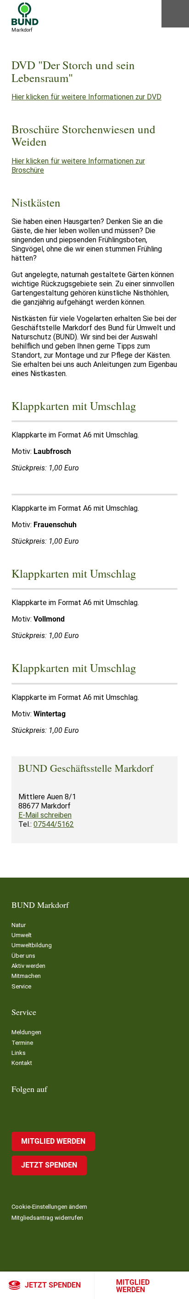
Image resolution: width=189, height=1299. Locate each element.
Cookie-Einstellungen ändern (49, 1206)
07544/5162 (53, 824)
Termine (22, 1042)
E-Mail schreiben (45, 815)
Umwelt (21, 935)
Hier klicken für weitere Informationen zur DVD (86, 97)
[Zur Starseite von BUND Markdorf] (25, 13)
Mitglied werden (133, 1286)
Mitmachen (26, 975)
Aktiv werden (28, 965)
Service (21, 986)
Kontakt (21, 1062)
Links (18, 1052)
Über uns (23, 955)
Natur (18, 925)
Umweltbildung (31, 945)
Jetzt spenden (53, 1285)
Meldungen (26, 1032)
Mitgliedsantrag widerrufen (47, 1217)
